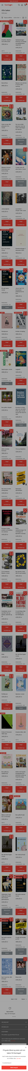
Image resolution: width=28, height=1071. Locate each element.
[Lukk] (25, 1047)
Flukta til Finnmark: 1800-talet (7, 732)
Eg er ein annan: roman (6, 249)
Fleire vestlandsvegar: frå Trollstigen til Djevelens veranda (21, 531)
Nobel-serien (18, 312)
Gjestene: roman (20, 694)
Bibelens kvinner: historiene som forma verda (6, 169)
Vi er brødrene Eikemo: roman (6, 572)
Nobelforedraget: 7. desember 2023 (21, 249)
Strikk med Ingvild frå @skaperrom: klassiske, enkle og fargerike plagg (21, 774)
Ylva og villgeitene (20, 449)
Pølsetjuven (5, 331)
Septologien (4, 350)
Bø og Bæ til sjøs (20, 815)
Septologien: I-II (19, 875)
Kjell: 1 (2, 312)
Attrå (2, 430)
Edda (3, 654)
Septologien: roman (7, 369)
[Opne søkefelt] (19, 5)
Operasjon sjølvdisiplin (19, 489)
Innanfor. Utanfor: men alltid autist (6, 40)
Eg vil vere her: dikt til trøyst (7, 977)
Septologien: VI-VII (5, 269)
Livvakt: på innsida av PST (21, 938)
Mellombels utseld (21, 142)
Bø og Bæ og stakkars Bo (5, 772)
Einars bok (18, 977)
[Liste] (25, 17)
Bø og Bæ (3, 388)
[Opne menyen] (2, 5)
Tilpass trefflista (8, 17)
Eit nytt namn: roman (5, 289)
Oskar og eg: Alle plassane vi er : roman (6, 126)
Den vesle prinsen (20, 854)
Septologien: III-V (5, 229)
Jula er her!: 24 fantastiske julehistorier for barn (20, 291)
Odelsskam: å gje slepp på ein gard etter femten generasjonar (6, 897)
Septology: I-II (18, 877)
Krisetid (3, 713)
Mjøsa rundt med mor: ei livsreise (6, 815)
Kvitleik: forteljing (20, 331)
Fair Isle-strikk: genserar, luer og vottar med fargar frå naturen (20, 127)
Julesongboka (5, 209)
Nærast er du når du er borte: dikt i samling (21, 84)
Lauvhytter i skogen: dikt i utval (21, 209)
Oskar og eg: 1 (4, 105)
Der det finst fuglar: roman (21, 655)
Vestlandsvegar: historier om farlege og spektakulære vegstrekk (21, 42)
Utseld (7, 307)
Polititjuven (5, 694)
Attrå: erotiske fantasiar (5, 449)
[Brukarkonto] (22, 5)
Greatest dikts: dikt (21, 732)
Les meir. (18, 1058)
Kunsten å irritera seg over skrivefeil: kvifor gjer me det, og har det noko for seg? (21, 411)
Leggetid (18, 369)
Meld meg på (14, 1067)
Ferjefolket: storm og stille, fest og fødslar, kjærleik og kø (7, 613)
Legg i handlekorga (7, 57)
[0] (25, 5)
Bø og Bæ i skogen (7, 407)
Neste (23, 999)
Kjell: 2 (2, 675)
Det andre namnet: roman (20, 895)
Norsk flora (5, 83)
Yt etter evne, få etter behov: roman (21, 168)
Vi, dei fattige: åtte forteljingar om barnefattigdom (20, 612)
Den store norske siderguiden (6, 489)
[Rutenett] (23, 17)
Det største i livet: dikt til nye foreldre (21, 572)
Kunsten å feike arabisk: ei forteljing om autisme (7, 530)
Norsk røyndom (4, 21)
